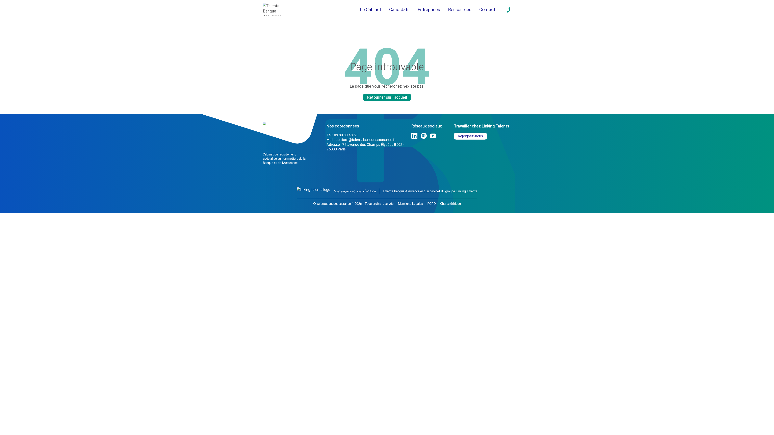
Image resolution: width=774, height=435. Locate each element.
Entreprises (429, 9)
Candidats (399, 9)
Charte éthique (450, 204)
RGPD (431, 204)
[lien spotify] (424, 136)
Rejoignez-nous (470, 136)
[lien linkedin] (414, 136)
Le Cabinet (370, 9)
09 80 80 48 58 (346, 135)
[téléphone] (508, 10)
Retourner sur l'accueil (387, 97)
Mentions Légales (410, 204)
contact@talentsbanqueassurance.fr (366, 139)
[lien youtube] (433, 136)
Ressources (459, 9)
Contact (487, 9)
